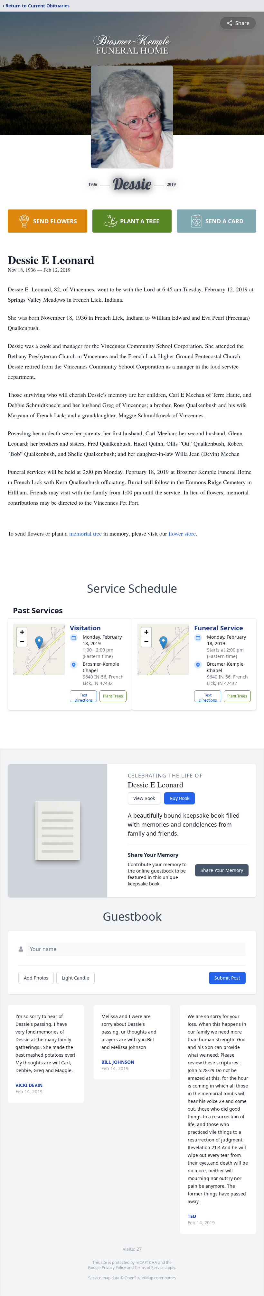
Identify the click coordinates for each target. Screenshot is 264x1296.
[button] (39, 642)
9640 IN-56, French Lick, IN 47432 (103, 680)
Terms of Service (150, 1267)
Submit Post (227, 978)
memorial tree (85, 533)
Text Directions (83, 697)
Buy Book (179, 798)
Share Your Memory (222, 870)
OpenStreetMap (139, 1278)
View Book (144, 798)
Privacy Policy (114, 1267)
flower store (182, 533)
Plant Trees (113, 696)
